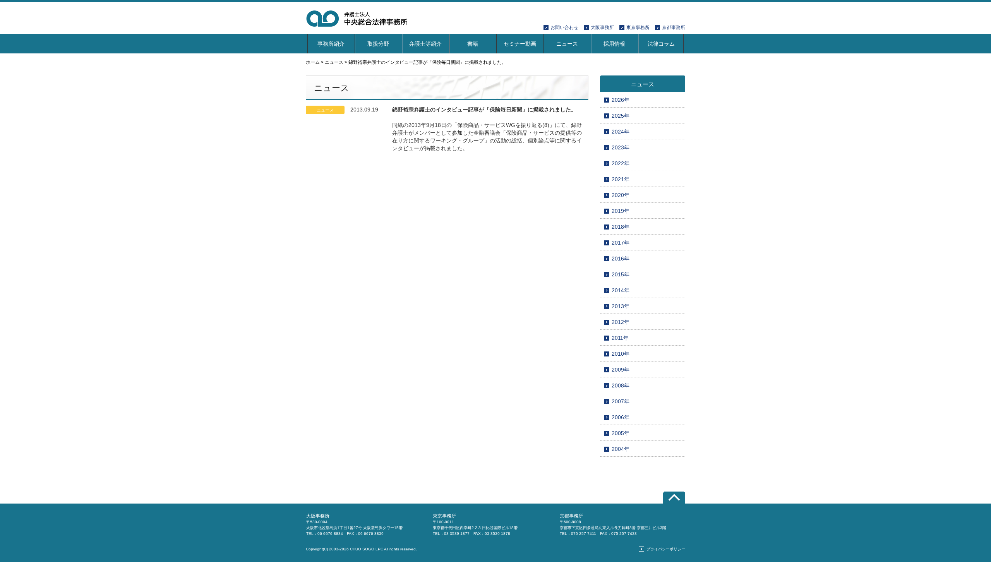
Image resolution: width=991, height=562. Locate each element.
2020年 (620, 195)
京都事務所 (673, 27)
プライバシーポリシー (665, 549)
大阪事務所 (602, 27)
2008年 (620, 385)
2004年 (620, 449)
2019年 (620, 211)
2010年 (620, 354)
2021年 (620, 179)
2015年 (620, 274)
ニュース (567, 44)
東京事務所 (638, 27)
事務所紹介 (331, 44)
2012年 (620, 322)
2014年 (620, 290)
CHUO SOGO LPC (366, 549)
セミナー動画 (520, 44)
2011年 (620, 338)
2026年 (620, 100)
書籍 (472, 44)
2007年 (620, 401)
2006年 (620, 417)
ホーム (313, 62)
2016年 (620, 258)
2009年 (620, 370)
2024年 (620, 132)
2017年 (620, 243)
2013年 (620, 306)
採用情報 (614, 44)
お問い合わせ (564, 27)
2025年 (620, 116)
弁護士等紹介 (425, 44)
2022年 (620, 163)
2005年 (620, 433)
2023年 (620, 147)
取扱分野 (378, 44)
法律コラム (661, 44)
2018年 (620, 227)
